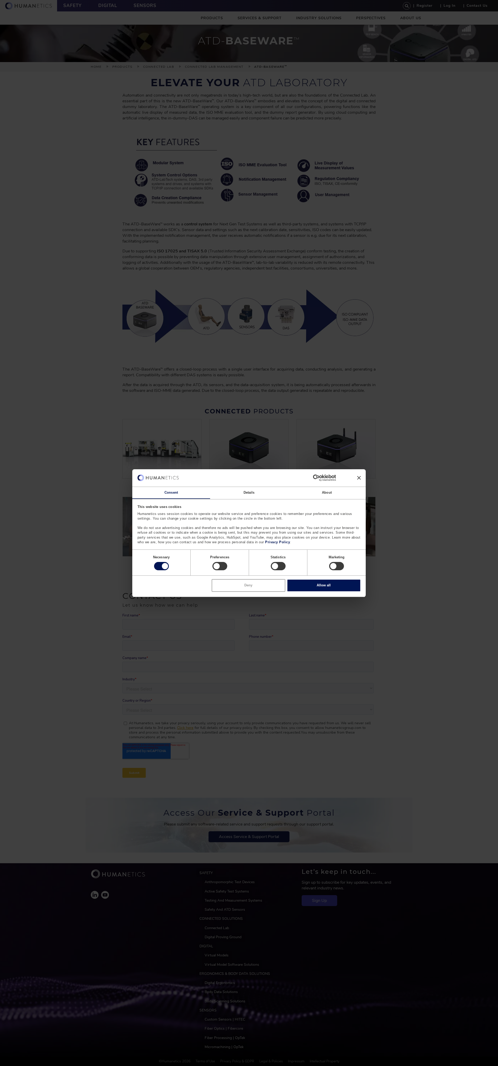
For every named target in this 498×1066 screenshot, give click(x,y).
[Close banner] (359, 478)
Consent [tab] (171, 492)
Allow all (324, 585)
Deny (248, 585)
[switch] (219, 566)
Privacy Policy (277, 542)
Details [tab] (249, 492)
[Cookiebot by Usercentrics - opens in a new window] (313, 477)
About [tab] (327, 492)
